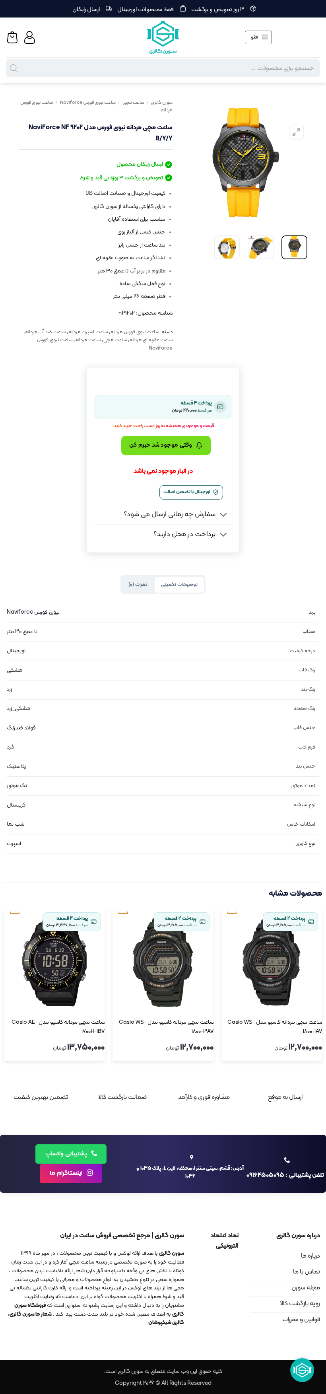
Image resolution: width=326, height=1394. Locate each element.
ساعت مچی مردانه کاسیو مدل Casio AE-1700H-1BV (58, 1027)
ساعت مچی (133, 102)
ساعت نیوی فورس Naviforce (88, 102)
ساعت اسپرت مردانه (88, 332)
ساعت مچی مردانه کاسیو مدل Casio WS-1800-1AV (274, 1027)
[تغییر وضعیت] (223, 515)
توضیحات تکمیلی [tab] (179, 584)
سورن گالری (162, 102)
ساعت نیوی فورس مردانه (135, 332)
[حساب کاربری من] (30, 37)
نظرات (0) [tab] (137, 584)
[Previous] (294, 162)
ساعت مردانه (88, 340)
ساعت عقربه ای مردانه (151, 340)
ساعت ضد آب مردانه (45, 332)
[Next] (187, 162)
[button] (258, 37)
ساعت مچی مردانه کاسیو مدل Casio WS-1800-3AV (166, 1027)
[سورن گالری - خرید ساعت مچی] (163, 37)
